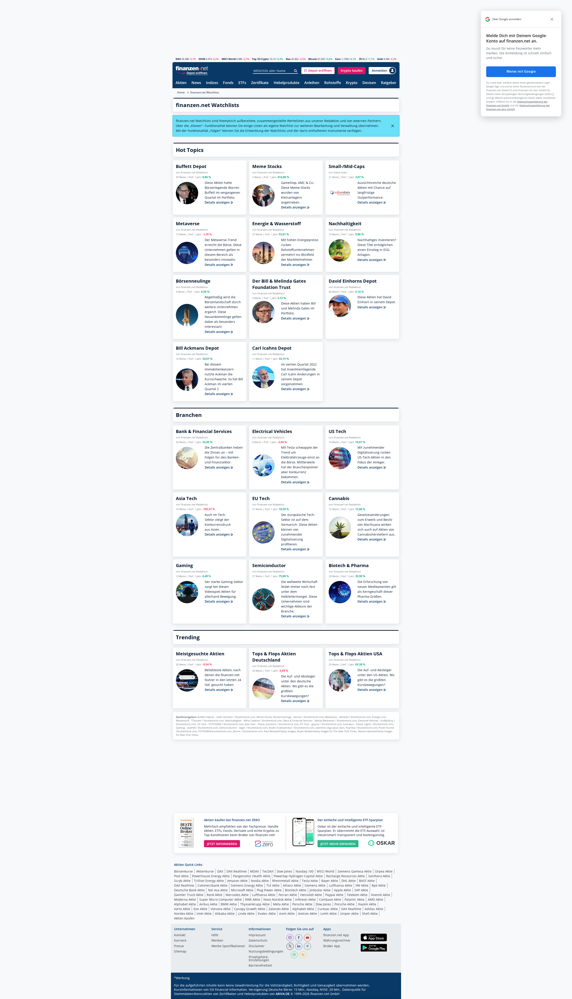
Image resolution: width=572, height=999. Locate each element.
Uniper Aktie (349, 913)
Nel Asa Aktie (218, 890)
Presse (179, 946)
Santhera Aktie (379, 876)
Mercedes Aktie (237, 895)
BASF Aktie (367, 881)
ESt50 (202, 59)
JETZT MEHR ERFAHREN (337, 844)
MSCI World (229, 59)
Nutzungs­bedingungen (266, 951)
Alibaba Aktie (225, 913)
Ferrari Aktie (288, 895)
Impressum (257, 935)
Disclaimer (257, 946)
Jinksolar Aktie (320, 890)
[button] (318, 70)
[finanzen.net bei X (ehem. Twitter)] (290, 946)
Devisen (369, 83)
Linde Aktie (246, 913)
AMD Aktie (375, 899)
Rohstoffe (332, 83)
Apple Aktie (342, 890)
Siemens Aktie (315, 885)
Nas (288, 59)
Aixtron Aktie (307, 913)
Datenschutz (258, 940)
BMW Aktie (229, 904)
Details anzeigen (218, 202)
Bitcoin (312, 59)
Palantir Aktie (354, 899)
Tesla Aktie (310, 881)
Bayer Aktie (329, 881)
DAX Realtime (237, 871)
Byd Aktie (379, 885)
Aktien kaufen (184, 918)
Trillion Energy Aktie (209, 881)
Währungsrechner (337, 940)
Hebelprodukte (286, 83)
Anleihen (311, 83)
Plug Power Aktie (269, 890)
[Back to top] (390, 994)
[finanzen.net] (192, 68)
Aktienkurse (205, 871)
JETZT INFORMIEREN (222, 844)
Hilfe (214, 935)
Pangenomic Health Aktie (251, 876)
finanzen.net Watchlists (204, 92)
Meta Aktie (281, 904)
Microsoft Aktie (242, 890)
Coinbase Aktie (330, 899)
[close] (552, 19)
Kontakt (179, 935)
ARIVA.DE (283, 994)
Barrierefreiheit (260, 965)
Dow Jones (284, 871)
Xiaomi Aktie (367, 904)
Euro (338, 59)
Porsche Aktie (302, 904)
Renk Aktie (214, 895)
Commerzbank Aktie (212, 885)
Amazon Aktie (237, 881)
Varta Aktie (182, 909)
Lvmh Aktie (328, 913)
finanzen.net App (336, 935)
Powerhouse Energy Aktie (211, 876)
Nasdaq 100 (304, 871)
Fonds (228, 83)
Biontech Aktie (295, 890)
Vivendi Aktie (380, 895)
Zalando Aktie (279, 909)
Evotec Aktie (267, 913)
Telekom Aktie (357, 895)
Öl (360, 59)
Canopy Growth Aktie (249, 909)
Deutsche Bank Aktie (189, 890)
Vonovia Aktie (221, 909)
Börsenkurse (183, 871)
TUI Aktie (273, 885)
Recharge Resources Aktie (345, 876)
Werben (217, 940)
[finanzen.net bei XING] (307, 946)
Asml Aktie (287, 913)
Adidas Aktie (374, 909)
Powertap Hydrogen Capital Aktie (298, 876)
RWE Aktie (252, 899)
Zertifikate (260, 83)
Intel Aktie (204, 913)
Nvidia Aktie (260, 881)
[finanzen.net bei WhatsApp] (294, 954)
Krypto (352, 83)
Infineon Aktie (305, 899)
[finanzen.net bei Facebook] (298, 937)
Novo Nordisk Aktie (277, 899)
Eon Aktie (200, 909)
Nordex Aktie (183, 913)
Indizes (212, 83)
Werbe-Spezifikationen (228, 946)
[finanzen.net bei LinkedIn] (298, 946)
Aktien (181, 83)
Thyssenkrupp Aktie (255, 904)
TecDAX (267, 871)
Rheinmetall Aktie (285, 881)
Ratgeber (388, 83)
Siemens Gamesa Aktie (355, 871)
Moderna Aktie (185, 899)
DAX (178, 59)
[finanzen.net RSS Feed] (303, 954)
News (196, 83)
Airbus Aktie (208, 904)
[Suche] (295, 70)
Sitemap (180, 951)
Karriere (180, 940)
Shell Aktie (370, 913)
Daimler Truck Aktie (188, 895)
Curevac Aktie (328, 909)
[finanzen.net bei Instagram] (290, 937)
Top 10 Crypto (260, 59)
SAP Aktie (361, 890)
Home (181, 92)
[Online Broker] (192, 72)
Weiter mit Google (521, 71)
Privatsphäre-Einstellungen (259, 958)
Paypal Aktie (334, 895)
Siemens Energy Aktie (247, 885)
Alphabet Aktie (185, 904)
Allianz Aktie (292, 885)
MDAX (254, 871)
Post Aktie (181, 876)
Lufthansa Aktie (340, 885)
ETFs (242, 83)
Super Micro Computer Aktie (220, 899)
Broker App (331, 946)
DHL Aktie (348, 881)
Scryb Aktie (182, 881)
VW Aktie (361, 885)
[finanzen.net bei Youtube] (307, 937)
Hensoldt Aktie (311, 895)
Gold (380, 59)
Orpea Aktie (384, 871)
